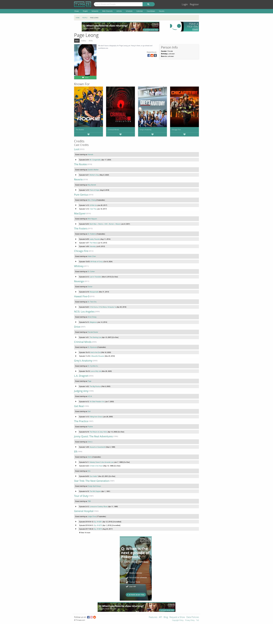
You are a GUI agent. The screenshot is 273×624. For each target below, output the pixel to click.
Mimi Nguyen (92, 218)
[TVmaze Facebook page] (88, 617)
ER (75, 451)
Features (153, 617)
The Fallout (93, 243)
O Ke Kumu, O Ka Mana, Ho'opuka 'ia (103, 307)
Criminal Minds (113, 129)
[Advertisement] (120, 26)
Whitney (78, 266)
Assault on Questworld (97, 447)
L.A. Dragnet (81, 375)
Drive (77, 326)
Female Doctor (93, 332)
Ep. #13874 (98, 529)
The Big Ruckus (95, 386)
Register (194, 4)
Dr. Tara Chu (92, 302)
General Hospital (83, 511)
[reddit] (152, 56)
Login (185, 4)
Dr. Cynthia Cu (93, 366)
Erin (89, 471)
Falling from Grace (96, 416)
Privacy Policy (190, 620)
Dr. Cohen (91, 271)
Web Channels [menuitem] (107, 11)
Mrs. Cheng (92, 200)
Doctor (90, 286)
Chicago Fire (176, 129)
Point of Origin (94, 190)
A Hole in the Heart (96, 466)
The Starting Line (95, 337)
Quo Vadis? (94, 476)
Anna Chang (92, 317)
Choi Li (90, 442)
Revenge (79, 281)
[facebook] (148, 56)
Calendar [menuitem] (139, 11)
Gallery (83, 40)
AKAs (91, 40)
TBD (89, 501)
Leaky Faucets (95, 239)
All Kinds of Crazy (96, 261)
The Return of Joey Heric (98, 432)
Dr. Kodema (92, 234)
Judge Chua (92, 516)
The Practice (81, 421)
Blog (166, 617)
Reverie (78, 179)
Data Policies (192, 617)
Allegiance (93, 322)
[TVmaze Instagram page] (91, 617)
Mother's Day (94, 175)
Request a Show (177, 617)
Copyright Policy (178, 620)
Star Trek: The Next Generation (91, 481)
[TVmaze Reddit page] (94, 617)
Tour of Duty (81, 496)
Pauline (90, 426)
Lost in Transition (95, 277)
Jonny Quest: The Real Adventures (93, 436)
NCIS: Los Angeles (84, 311)
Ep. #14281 (98, 521)
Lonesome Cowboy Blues (98, 506)
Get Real (79, 406)
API (160, 617)
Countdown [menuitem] (151, 11)
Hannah (90, 154)
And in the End (95, 352)
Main (77, 40)
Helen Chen (92, 256)
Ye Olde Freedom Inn (97, 401)
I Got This (93, 209)
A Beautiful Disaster (97, 356)
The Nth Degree (95, 491)
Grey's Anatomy (145, 129)
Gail (89, 411)
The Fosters (80, 228)
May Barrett (92, 185)
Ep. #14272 (98, 525)
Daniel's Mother (93, 169)
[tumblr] (155, 56)
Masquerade (94, 292)
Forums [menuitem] (161, 11)
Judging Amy (81, 391)
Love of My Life (95, 371)
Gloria (90, 457)
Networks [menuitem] (95, 11)
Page (89, 381)
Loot (76, 149)
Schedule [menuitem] (129, 11)
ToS (197, 620)
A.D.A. (90, 396)
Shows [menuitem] (76, 11)
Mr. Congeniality (95, 159)
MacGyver (80, 213)
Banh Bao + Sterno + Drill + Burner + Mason (105, 224)
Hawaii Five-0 (81, 296)
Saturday (93, 246)
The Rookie (80, 129)
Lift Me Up (93, 205)
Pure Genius (81, 194)
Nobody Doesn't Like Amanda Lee (101, 462)
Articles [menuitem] (119, 11)
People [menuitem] (85, 11)
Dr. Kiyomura (92, 347)
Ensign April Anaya (94, 486)
